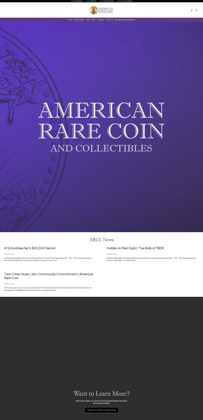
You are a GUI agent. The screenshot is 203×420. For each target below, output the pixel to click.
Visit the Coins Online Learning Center (101, 410)
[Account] (191, 10)
